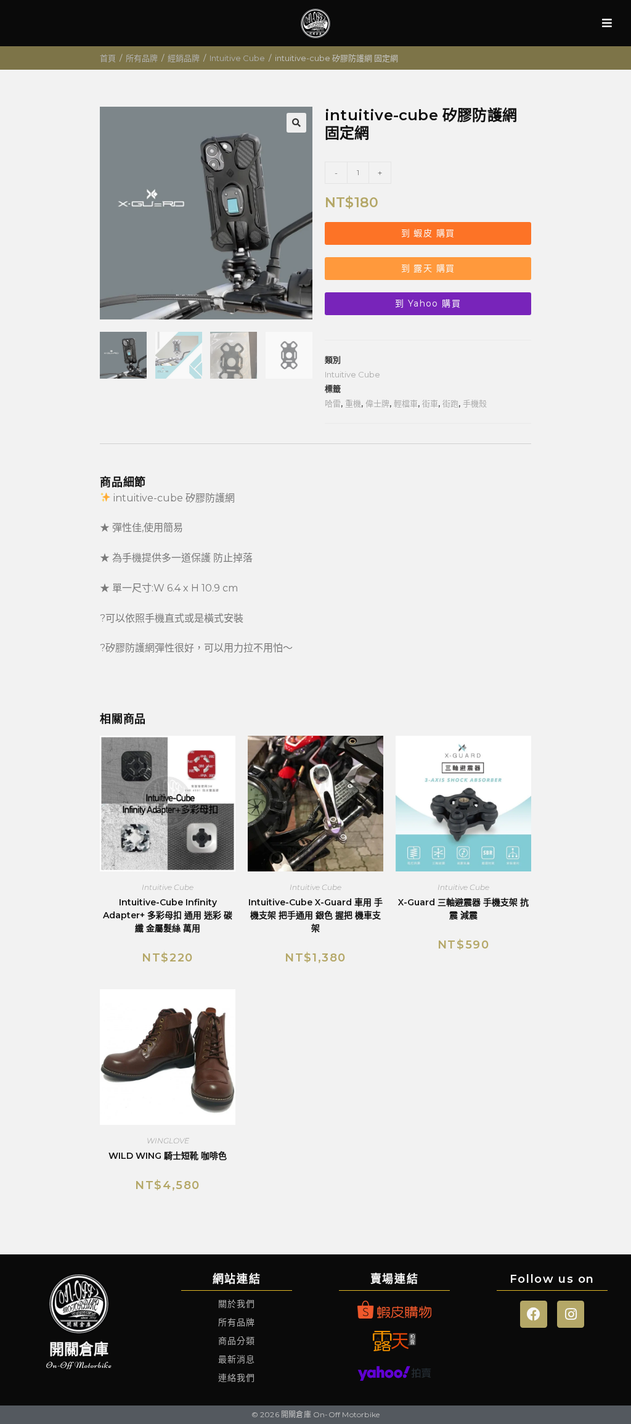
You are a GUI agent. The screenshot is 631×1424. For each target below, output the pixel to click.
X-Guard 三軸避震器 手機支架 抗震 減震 (463, 909)
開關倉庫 (79, 1349)
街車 (430, 403)
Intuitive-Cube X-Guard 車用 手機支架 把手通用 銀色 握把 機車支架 (315, 915)
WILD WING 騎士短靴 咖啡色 (167, 1155)
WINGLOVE (168, 1140)
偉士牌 (377, 403)
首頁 (108, 58)
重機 (353, 403)
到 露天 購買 (428, 268)
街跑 (450, 403)
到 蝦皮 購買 (428, 233)
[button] (296, 123)
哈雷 (333, 403)
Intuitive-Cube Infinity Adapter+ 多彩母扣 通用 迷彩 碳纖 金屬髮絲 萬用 (167, 915)
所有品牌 (142, 58)
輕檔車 (406, 403)
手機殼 (475, 403)
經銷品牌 (184, 58)
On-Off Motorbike (79, 1365)
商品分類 (237, 1340)
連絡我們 (237, 1377)
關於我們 (237, 1303)
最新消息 (237, 1359)
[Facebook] (533, 1314)
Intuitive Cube (237, 58)
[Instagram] (570, 1314)
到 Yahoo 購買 (428, 303)
